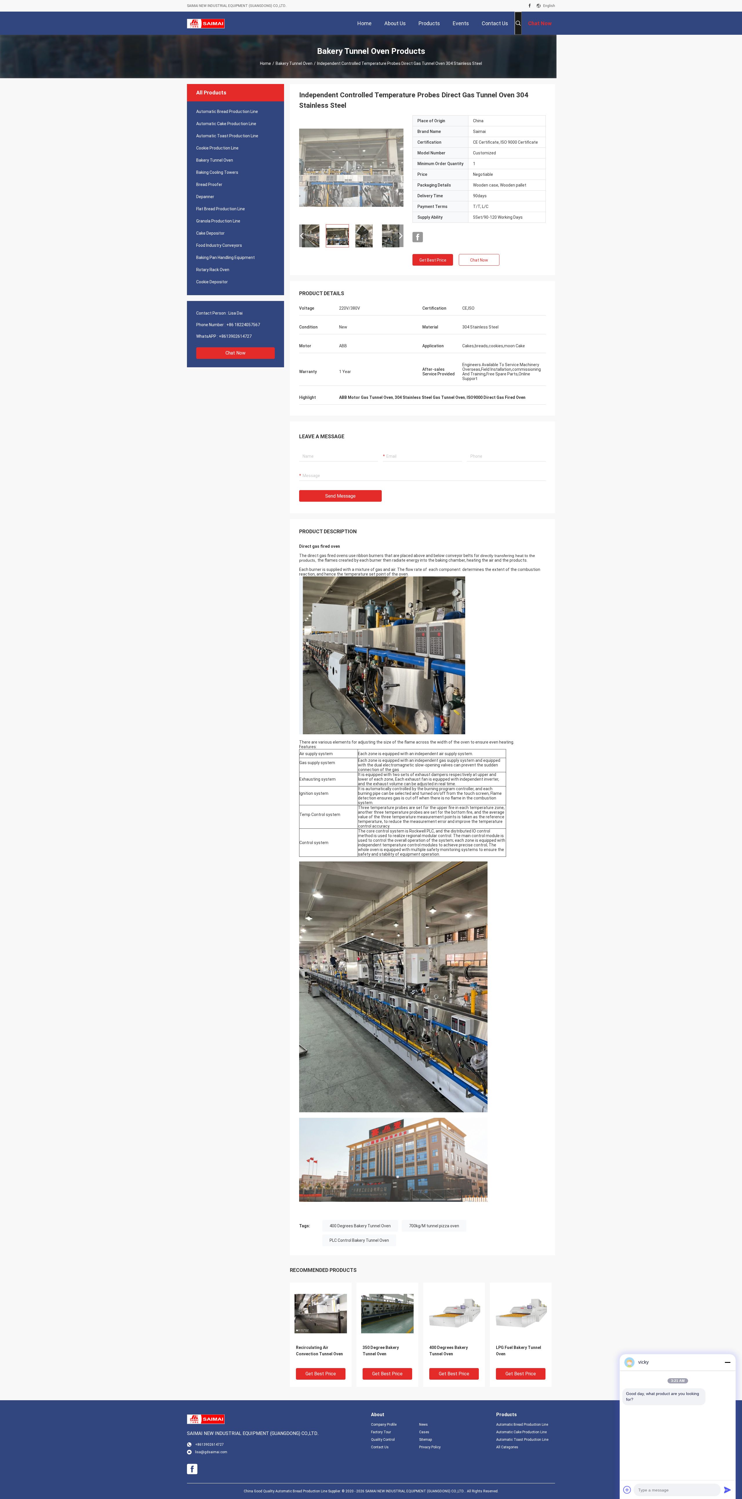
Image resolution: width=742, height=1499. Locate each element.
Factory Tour (381, 1432)
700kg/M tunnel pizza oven (434, 1226)
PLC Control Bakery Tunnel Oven (359, 1240)
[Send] (727, 1489)
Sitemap (425, 1440)
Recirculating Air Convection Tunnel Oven (319, 1350)
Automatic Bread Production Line (227, 111)
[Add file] (627, 1489)
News (423, 1425)
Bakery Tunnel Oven (294, 63)
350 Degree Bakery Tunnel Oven (381, 1350)
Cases (424, 1432)
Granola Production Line (218, 221)
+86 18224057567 (243, 324)
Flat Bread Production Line (220, 209)
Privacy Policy (430, 1447)
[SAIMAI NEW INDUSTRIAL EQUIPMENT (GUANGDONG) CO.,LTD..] (206, 23)
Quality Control (383, 1440)
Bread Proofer (209, 184)
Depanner (205, 196)
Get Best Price (432, 260)
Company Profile (384, 1425)
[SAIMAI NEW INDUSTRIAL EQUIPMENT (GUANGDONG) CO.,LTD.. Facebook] (530, 6)
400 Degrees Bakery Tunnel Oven (360, 1226)
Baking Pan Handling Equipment (225, 257)
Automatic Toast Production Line (227, 136)
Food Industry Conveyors (219, 245)
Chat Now (235, 353)
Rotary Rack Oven (212, 269)
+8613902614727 (235, 336)
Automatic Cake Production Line (226, 123)
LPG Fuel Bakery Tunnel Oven (518, 1350)
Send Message (340, 496)
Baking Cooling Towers (217, 172)
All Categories (507, 1447)
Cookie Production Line (217, 148)
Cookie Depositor (212, 282)
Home (265, 63)
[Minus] (727, 1362)
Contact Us (380, 1447)
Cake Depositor (210, 233)
